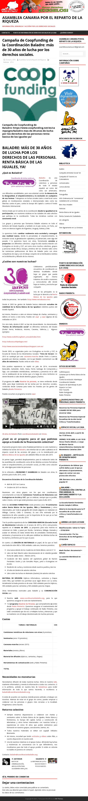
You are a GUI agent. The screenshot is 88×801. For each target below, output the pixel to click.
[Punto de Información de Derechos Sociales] (69, 106)
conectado (23, 787)
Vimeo (44, 434)
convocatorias (64, 187)
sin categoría (64, 220)
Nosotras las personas (28, 381)
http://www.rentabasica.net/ (38, 299)
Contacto (6, 33)
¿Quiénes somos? (66, 33)
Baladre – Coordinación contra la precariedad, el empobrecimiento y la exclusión (72, 492)
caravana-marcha (31, 356)
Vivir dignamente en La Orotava (71, 227)
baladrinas (43, 687)
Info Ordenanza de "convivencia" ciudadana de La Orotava (71, 199)
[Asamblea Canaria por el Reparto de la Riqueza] (44, 12)
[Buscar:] (72, 54)
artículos (35, 736)
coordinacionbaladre (30, 434)
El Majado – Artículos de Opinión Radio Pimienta (71, 457)
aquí (37, 317)
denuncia (62, 191)
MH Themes (59, 799)
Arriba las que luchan (72, 522)
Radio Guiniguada (65, 392)
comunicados (64, 183)
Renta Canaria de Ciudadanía (70, 216)
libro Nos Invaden (65, 205)
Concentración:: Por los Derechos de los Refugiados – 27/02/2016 (71, 536)
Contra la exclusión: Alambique (70, 379)
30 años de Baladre (10, 434)
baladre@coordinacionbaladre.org (16, 692)
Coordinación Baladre (67, 382)
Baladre (42, 178)
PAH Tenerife (64, 390)
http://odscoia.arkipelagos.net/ (14, 342)
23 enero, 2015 (11, 60)
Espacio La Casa (65, 387)
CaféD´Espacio (68, 544)
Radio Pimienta (15, 389)
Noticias (6, 62)
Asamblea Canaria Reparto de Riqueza (32, 60)
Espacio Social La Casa (72, 427)
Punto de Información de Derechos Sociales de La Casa (34, 33)
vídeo (37, 361)
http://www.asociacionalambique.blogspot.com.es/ (22, 346)
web (55, 682)
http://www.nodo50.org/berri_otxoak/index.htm (21, 337)
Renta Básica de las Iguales (14, 455)
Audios (61, 169)
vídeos (43, 736)
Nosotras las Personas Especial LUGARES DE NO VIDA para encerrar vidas (72, 410)
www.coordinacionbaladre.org (32, 598)
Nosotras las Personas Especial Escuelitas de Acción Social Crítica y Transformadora (72, 419)
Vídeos (61, 224)
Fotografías (63, 194)
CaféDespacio (64, 372)
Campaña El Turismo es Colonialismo (68, 178)
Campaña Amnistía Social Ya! (70, 173)
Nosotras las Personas (27, 604)
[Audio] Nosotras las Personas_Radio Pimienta (72, 400)
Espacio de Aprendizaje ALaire (70, 385)
